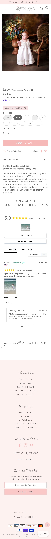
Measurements (16, 169)
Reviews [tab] (9, 249)
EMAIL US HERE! (25, 459)
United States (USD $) (24, 517)
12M (7, 118)
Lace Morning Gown (11, 297)
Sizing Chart (25, 412)
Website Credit (25, 536)
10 (38, 123)
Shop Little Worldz (25, 427)
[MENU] (3, 8)
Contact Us (25, 379)
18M (18, 118)
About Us (25, 383)
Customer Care (25, 387)
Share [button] (9, 303)
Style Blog (25, 420)
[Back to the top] (47, 524)
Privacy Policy (25, 394)
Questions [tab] (25, 249)
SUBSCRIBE (25, 492)
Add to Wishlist (14, 151)
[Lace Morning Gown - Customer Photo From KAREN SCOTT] (25, 227)
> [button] (33, 325)
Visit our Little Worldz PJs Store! (25, 2)
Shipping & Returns (25, 391)
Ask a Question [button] (26, 241)
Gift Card (25, 416)
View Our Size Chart (14, 108)
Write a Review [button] (26, 235)
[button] (3, 8)
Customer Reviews (26, 424)
